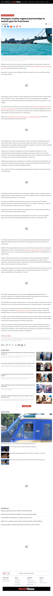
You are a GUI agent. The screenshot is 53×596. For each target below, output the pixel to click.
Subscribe (17, 579)
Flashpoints (31, 1)
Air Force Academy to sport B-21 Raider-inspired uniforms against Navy (23, 446)
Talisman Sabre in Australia (23, 310)
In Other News (5, 350)
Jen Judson (5, 24)
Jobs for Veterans (43, 582)
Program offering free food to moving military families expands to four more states (18, 385)
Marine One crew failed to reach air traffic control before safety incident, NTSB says (21, 521)
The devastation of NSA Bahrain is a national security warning (16, 517)
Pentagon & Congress (39, 1)
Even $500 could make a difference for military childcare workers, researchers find (17, 396)
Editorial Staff (30, 584)
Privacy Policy (6, 579)
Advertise (29, 579)
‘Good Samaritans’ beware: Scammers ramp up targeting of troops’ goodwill (17, 374)
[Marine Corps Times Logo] (16, 2)
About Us (41, 579)
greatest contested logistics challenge (36, 250)
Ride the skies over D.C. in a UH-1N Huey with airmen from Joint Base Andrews (18, 443)
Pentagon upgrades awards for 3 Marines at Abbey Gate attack (16, 510)
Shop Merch (17, 584)
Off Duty (47, 1)
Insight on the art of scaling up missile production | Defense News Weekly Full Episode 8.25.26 (27, 459)
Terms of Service (6, 581)
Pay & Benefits (25, 1)
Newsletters (17, 581)
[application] (26, 428)
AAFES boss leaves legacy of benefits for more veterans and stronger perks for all (18, 353)
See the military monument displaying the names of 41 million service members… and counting (27, 453)
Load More (26, 406)
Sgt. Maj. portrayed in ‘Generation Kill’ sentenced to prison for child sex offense (20, 524)
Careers (41, 581)
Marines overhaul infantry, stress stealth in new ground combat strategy (18, 514)
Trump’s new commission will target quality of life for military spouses (18, 363)
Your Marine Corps (7, 15)
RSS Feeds (17, 582)
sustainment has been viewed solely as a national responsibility (24, 116)
